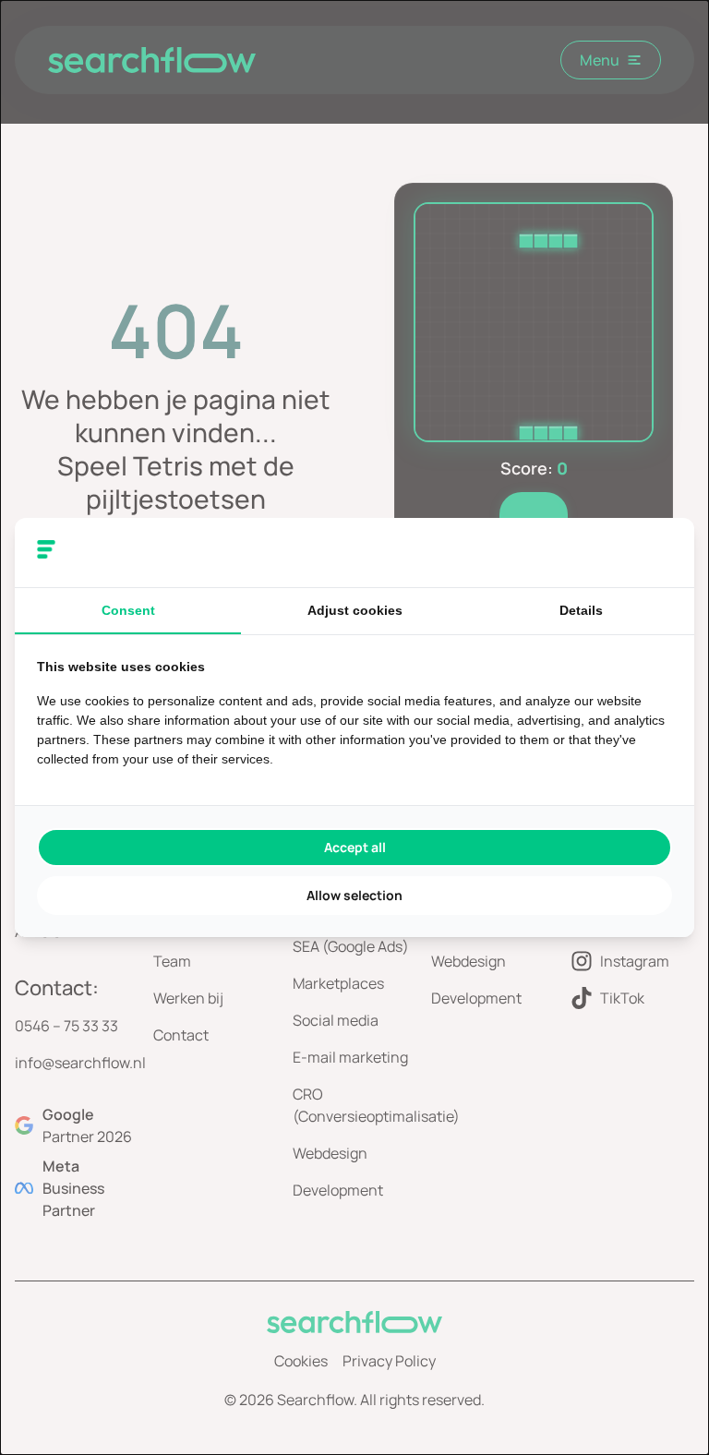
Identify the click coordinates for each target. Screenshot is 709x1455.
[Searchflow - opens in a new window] (649, 553)
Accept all (355, 847)
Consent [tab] (128, 610)
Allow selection (354, 895)
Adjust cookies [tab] (355, 610)
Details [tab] (581, 610)
